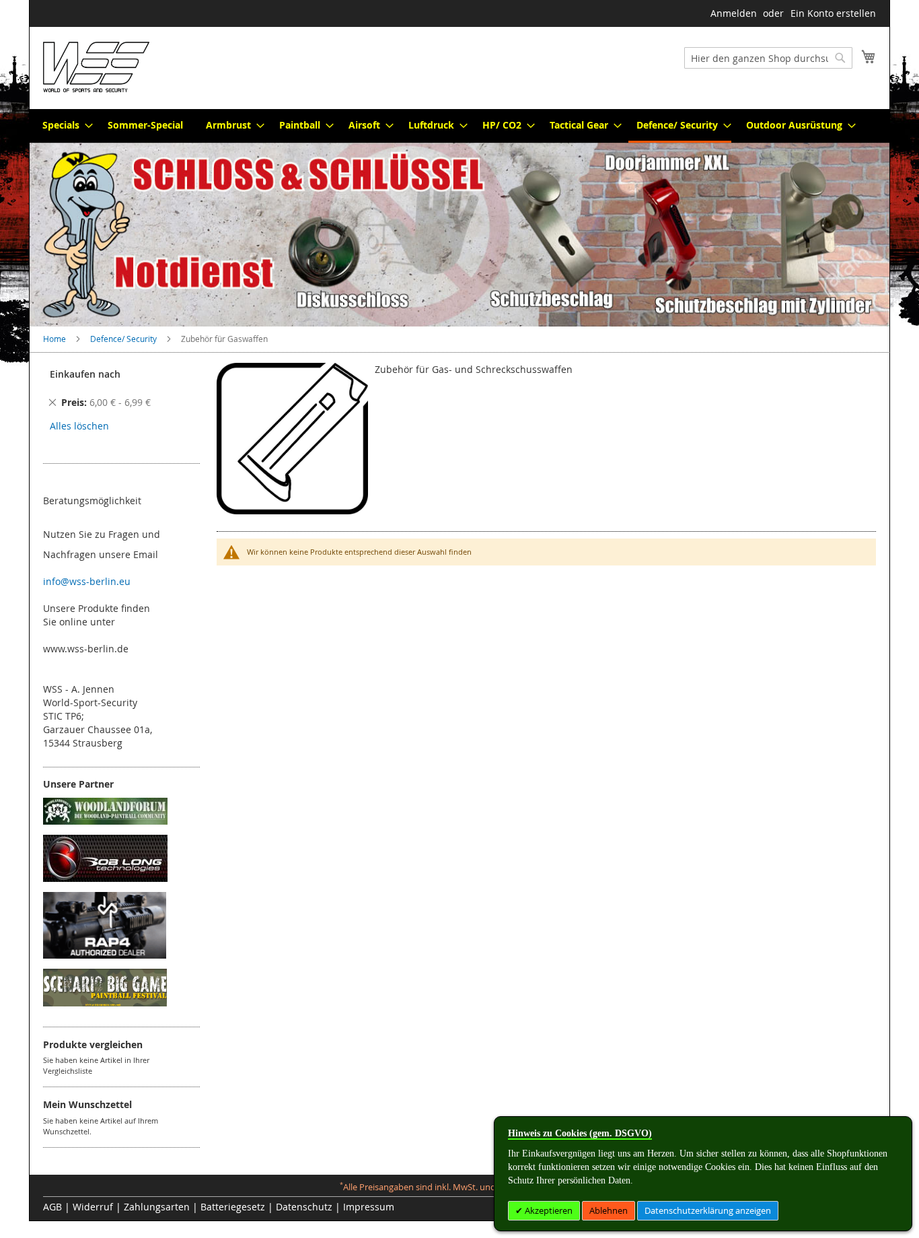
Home (55, 338)
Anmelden (733, 13)
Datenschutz (304, 1206)
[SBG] (105, 1002)
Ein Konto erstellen (833, 13)
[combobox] (768, 58)
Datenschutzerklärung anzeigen (708, 1210)
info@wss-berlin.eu (87, 581)
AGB (52, 1206)
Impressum (368, 1206)
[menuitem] (63, 125)
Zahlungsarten (157, 1206)
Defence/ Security (124, 338)
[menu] (459, 126)
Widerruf (93, 1206)
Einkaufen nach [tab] (85, 374)
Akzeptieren (548, 1210)
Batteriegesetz (232, 1206)
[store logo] (96, 67)
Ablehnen (608, 1210)
